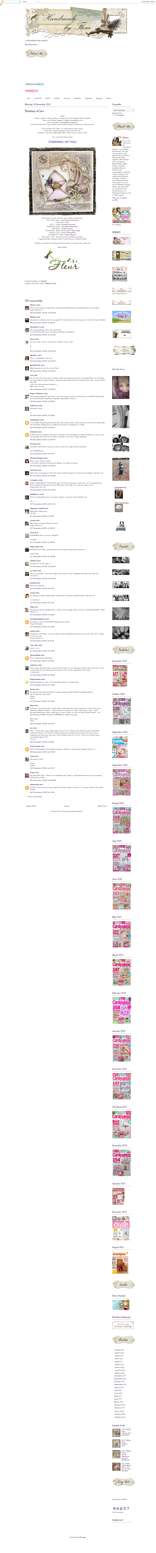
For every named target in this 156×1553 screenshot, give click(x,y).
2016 (117, 1362)
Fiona (32, 339)
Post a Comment (35, 797)
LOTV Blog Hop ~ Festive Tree (126, 1443)
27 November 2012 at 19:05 (42, 675)
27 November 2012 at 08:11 (42, 516)
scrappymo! (35, 420)
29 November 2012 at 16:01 (42, 768)
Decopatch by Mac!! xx (120, 488)
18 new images (56, 120)
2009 (118, 1417)
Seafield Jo (35, 494)
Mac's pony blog (121, 503)
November (118, 1379)
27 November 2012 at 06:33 (43, 476)
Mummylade (35, 655)
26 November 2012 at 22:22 (43, 335)
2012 (117, 1373)
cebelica (33, 561)
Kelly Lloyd (34, 546)
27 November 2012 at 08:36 (43, 556)
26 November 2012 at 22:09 (43, 313)
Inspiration (88, 98)
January (117, 1408)
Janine (32, 631)
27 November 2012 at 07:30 (43, 490)
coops (32, 593)
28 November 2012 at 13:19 (42, 742)
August (117, 1387)
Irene (32, 532)
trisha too (34, 405)
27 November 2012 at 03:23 (43, 466)
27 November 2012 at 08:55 (43, 566)
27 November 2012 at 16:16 (42, 641)
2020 (118, 1350)
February (118, 1405)
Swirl (58, 230)
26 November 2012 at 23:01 (42, 401)
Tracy (32, 772)
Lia (31, 728)
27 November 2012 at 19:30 (42, 685)
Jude (32, 756)
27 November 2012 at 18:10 (42, 661)
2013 (117, 1370)
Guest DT (57, 98)
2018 (117, 1356)
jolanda (33, 583)
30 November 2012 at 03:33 (43, 780)
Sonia (32, 689)
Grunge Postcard (68, 224)
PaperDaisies (35, 679)
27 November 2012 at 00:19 (42, 439)
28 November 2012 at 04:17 (42, 724)
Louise (33, 520)
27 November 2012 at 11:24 (42, 603)
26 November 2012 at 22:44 (43, 361)
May (32, 607)
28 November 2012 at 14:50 (42, 752)
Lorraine (33, 571)
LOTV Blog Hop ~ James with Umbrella (126, 1432)
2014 (117, 1367)
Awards (108, 98)
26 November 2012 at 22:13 (42, 323)
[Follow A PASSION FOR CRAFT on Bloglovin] (35, 85)
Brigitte (33, 317)
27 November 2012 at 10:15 (42, 588)
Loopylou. (34, 480)
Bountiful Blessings (70, 226)
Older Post (102, 806)
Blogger (83, 1537)
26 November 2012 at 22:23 (43, 351)
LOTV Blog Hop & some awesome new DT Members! (126, 1455)
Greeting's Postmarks (69, 220)
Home (28, 98)
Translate (120, 115)
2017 (117, 1359)
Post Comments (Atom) (72, 811)
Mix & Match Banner (68, 235)
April (116, 1399)
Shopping (99, 98)
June (116, 1393)
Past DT (47, 98)
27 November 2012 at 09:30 (43, 578)
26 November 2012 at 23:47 (42, 427)
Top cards (67, 98)
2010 (117, 1414)
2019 (117, 1353)
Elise (32, 705)
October (117, 1381)
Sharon (33, 305)
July (116, 1390)
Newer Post (31, 806)
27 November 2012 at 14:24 (42, 627)
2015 (117, 1364)
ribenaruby (34, 784)
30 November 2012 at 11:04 (42, 792)
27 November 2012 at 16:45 (42, 651)
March (117, 1402)
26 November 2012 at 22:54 (43, 389)
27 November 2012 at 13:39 (42, 615)
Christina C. (35, 327)
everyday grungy (67, 122)
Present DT (38, 98)
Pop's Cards (35, 746)
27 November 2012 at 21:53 (42, 701)
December (118, 1376)
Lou (31, 375)
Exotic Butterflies (68, 233)
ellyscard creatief (37, 508)
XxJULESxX (35, 365)
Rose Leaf (65, 230)
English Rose (67, 228)
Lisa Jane (34, 645)
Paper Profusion (37, 393)
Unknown (33, 432)
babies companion (72, 120)
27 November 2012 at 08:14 (42, 528)
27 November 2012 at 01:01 (42, 454)
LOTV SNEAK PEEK (48, 283)
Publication (77, 98)
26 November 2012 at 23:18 (42, 415)
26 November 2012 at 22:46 (43, 371)
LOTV (81, 118)
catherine (34, 665)
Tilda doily (75, 230)
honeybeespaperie (37, 619)
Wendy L (33, 355)
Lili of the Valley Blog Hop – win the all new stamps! (126, 1466)
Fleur (127, 138)
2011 (117, 1411)
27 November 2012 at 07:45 (42, 504)
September (119, 1384)
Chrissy (33, 444)
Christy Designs (36, 458)
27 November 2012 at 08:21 (42, 542)
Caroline (33, 470)
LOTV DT (35, 283)
